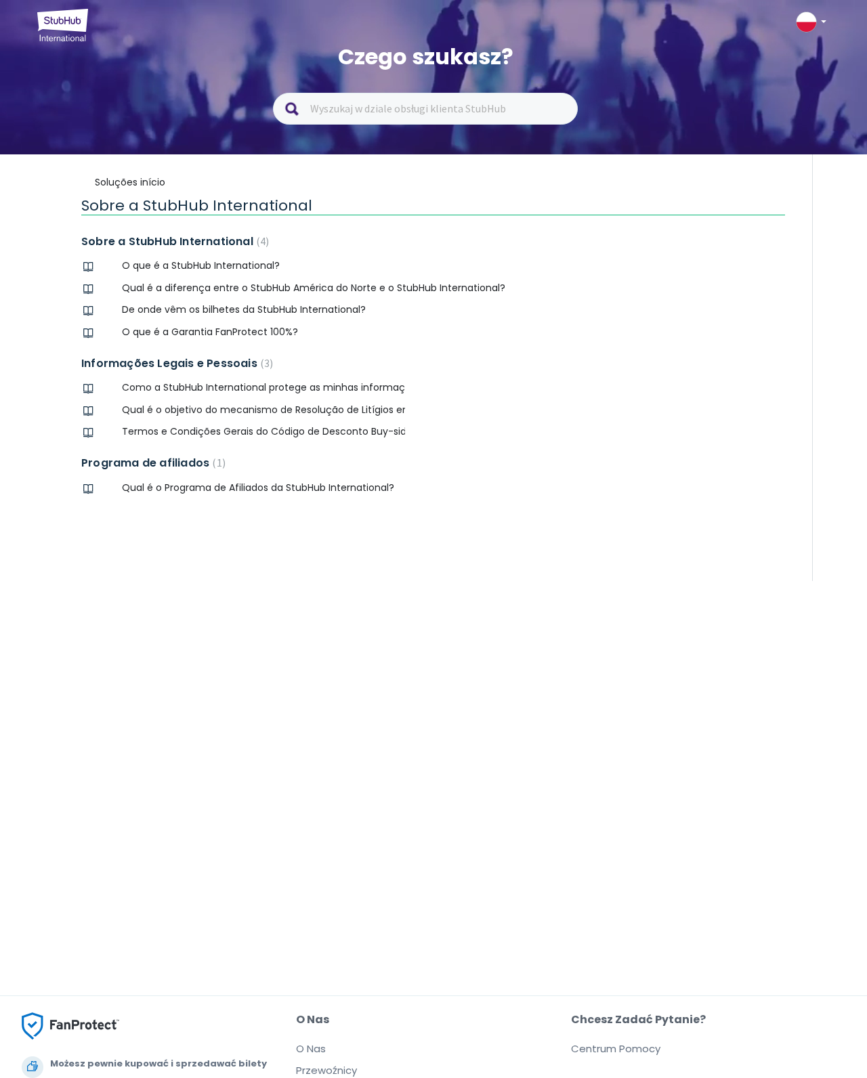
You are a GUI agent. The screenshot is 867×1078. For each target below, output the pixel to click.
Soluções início (130, 182)
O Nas (311, 1048)
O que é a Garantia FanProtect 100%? (210, 332)
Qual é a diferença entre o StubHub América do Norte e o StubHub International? (313, 288)
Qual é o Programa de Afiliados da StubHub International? (258, 487)
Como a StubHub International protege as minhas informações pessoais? (263, 387)
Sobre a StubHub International (173, 241)
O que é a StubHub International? (201, 265)
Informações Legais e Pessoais (175, 363)
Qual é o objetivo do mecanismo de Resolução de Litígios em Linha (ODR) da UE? (263, 409)
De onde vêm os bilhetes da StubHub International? (244, 309)
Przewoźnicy (326, 1070)
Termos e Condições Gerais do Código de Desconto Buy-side (263, 431)
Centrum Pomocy (615, 1048)
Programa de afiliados (151, 463)
